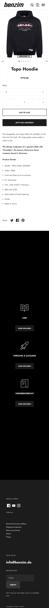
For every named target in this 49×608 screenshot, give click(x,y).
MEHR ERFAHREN (24, 328)
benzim (21, 606)
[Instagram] (18, 505)
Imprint (8, 533)
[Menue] (43, 5)
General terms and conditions (16, 524)
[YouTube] (13, 505)
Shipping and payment (13, 527)
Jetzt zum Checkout (25, 122)
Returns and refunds (13, 530)
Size (4, 85)
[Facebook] (8, 505)
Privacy (8, 537)
